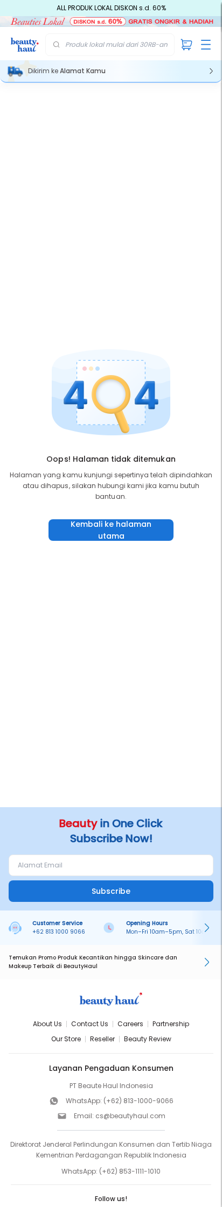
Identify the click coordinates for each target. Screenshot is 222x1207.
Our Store (66, 1038)
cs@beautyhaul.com (130, 1115)
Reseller (102, 1038)
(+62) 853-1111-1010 (130, 1171)
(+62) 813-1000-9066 (138, 1100)
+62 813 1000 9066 (58, 932)
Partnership (170, 1023)
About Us (47, 1023)
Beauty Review (147, 1038)
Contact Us (89, 1023)
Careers (130, 1023)
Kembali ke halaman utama (111, 530)
